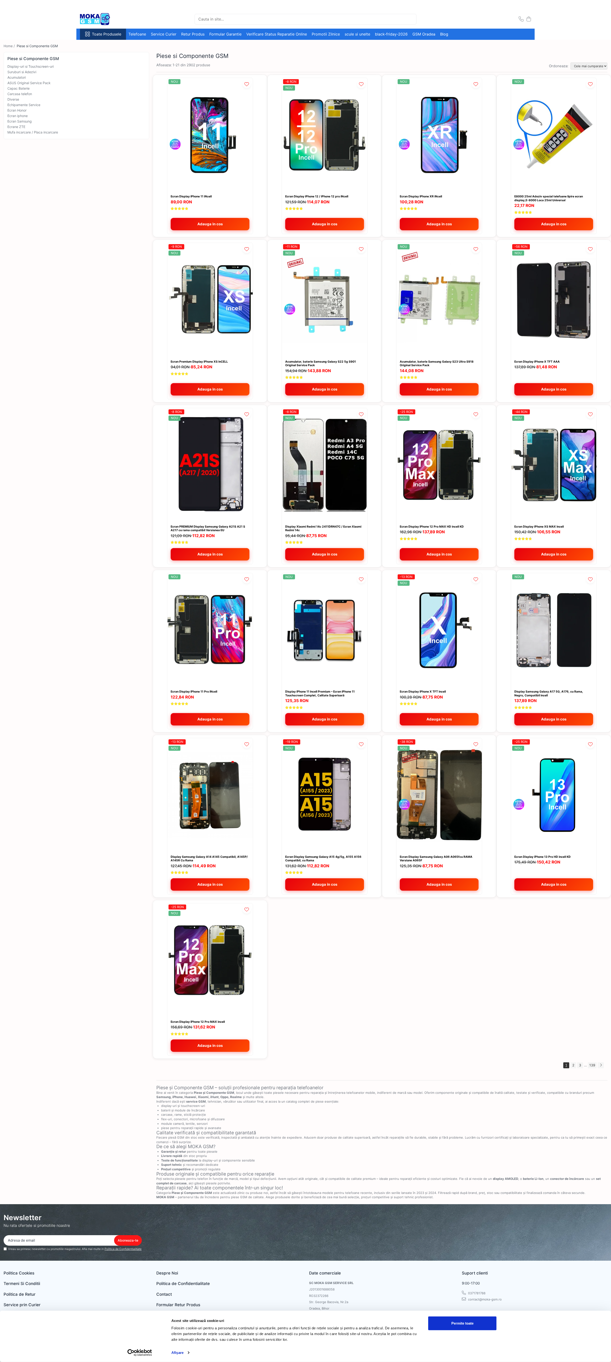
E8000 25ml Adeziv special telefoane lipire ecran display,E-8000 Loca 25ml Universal (548, 198)
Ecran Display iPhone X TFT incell (423, 691)
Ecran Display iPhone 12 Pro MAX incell (198, 1021)
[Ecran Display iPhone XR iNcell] (439, 135)
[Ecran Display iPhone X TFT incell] (439, 630)
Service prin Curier (22, 1304)
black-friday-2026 (391, 34)
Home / (10, 46)
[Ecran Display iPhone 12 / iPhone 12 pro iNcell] (324, 135)
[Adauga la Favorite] (246, 84)
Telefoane (137, 34)
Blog (444, 34)
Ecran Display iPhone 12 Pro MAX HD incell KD (432, 526)
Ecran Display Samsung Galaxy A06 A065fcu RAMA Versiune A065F (436, 858)
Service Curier (163, 34)
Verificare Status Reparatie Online (276, 34)
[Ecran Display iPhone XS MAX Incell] (553, 465)
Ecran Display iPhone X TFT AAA (537, 361)
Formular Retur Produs (178, 1304)
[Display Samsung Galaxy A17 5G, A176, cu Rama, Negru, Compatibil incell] (553, 630)
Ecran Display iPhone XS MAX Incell (539, 526)
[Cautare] (410, 19)
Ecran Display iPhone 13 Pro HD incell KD (542, 856)
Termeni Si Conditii (22, 1283)
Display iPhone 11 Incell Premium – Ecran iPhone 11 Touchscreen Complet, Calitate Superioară (320, 693)
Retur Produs (193, 34)
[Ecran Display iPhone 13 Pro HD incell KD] (553, 795)
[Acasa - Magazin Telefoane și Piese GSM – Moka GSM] (104, 19)
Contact (164, 1294)
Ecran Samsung (19, 121)
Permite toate (462, 1323)
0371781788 (476, 1293)
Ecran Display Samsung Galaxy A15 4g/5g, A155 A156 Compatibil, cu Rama (323, 858)
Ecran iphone (17, 116)
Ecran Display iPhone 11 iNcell (191, 196)
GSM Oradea (423, 34)
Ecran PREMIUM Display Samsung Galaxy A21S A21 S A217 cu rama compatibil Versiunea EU (208, 528)
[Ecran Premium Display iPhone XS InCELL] (210, 300)
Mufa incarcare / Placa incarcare (32, 132)
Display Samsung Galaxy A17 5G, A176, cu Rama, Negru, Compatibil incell (548, 693)
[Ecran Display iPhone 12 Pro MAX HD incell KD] (439, 465)
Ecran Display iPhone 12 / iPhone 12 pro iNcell (316, 196)
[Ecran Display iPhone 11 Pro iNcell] (210, 630)
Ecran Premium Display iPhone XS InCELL (199, 361)
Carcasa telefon (19, 94)
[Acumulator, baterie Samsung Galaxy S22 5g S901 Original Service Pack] (324, 300)
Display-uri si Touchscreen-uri (30, 66)
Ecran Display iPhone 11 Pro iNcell (194, 691)
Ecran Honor (16, 110)
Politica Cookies (19, 1273)
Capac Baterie (18, 88)
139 (592, 1065)
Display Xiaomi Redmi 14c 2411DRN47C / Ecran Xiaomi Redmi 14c (323, 528)
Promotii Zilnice (326, 34)
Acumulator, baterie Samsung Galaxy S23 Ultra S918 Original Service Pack (437, 363)
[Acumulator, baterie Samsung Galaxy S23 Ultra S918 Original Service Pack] (439, 300)
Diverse (13, 99)
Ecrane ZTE (16, 127)
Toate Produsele (106, 34)
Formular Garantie (225, 34)
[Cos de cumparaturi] (528, 19)
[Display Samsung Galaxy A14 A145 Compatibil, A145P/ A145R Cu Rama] (210, 795)
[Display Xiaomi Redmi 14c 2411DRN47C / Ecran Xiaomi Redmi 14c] (324, 465)
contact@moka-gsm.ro (484, 1299)
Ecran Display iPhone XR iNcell (421, 196)
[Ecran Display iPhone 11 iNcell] (210, 135)
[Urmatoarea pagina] (601, 1065)
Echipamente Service (23, 105)
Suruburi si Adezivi (21, 72)
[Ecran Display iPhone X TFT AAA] (553, 300)
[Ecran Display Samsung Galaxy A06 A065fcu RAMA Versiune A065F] (439, 795)
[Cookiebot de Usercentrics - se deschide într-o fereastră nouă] (140, 1352)
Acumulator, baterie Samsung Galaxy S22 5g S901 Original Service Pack (320, 363)
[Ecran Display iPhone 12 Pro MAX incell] (210, 960)
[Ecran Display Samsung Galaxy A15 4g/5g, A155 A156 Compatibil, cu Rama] (324, 795)
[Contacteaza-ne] (521, 19)
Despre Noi (167, 1273)
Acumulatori (16, 77)
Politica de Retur (20, 1294)
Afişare (177, 1353)
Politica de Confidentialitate (123, 1249)
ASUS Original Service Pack (29, 83)
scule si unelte (357, 34)
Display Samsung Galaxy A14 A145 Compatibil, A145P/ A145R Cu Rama (209, 858)
